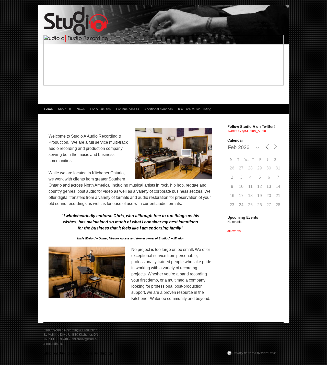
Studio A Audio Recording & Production (78, 353)
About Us (65, 108)
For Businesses (127, 108)
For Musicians (100, 108)
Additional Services (158, 108)
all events (234, 231)
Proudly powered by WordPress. (254, 353)
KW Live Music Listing (194, 108)
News (81, 108)
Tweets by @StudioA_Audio (246, 131)
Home (48, 108)
